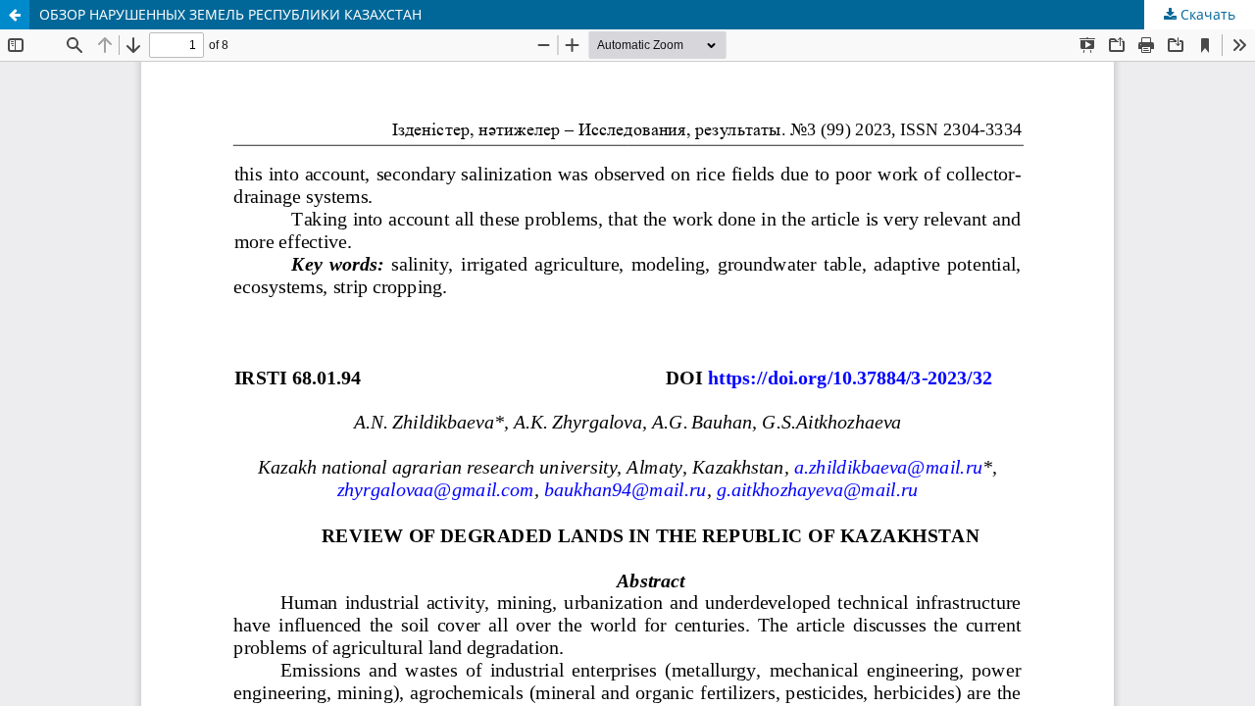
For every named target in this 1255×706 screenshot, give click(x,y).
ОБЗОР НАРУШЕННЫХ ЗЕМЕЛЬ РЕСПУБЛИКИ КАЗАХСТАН (230, 14)
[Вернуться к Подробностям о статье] (14, 14)
